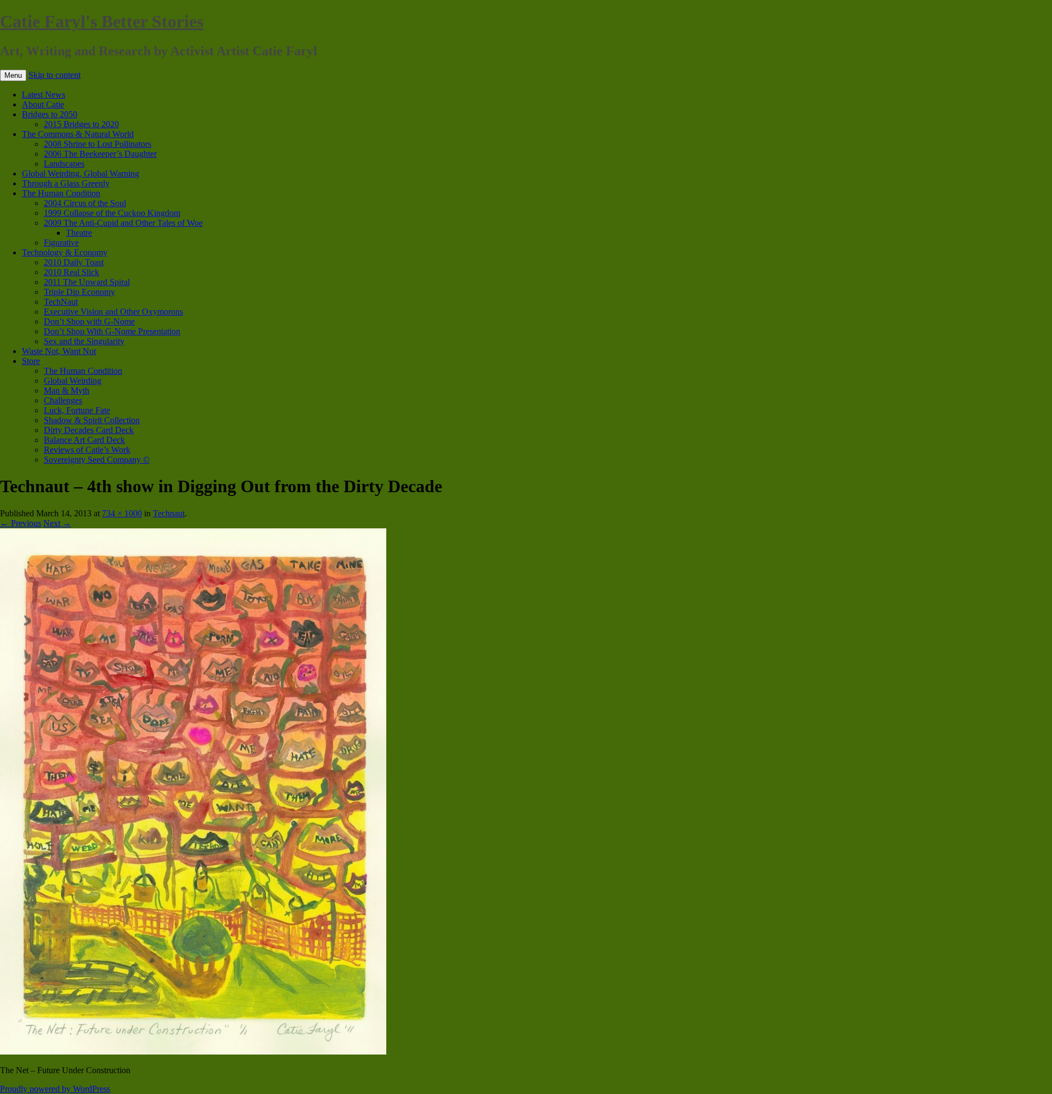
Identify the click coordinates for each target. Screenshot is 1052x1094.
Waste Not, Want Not (59, 351)
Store (31, 361)
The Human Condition (61, 193)
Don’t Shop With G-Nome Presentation (112, 331)
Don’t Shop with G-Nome (89, 321)
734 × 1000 (122, 513)
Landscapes (64, 163)
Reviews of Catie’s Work (87, 449)
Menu (13, 75)
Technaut (169, 513)
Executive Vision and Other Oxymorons (113, 311)
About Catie (43, 104)
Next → (57, 523)
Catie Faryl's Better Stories (101, 21)
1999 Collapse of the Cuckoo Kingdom (112, 213)
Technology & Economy (64, 252)
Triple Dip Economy (79, 292)
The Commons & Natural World (78, 134)
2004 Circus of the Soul (85, 203)
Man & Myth (66, 390)
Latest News (43, 94)
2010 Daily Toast (74, 262)
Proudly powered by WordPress (55, 1088)
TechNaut (61, 301)
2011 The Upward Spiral (87, 282)
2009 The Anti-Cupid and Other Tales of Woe (123, 222)
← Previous (20, 523)
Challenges (63, 400)
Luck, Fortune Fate (77, 410)
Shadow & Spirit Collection (92, 420)
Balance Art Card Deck (84, 440)
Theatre (79, 232)
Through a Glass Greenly (66, 183)
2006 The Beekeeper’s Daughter (100, 153)
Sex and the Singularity (84, 341)
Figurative (61, 242)
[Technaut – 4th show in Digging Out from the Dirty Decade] (193, 1051)
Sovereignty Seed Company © (97, 459)
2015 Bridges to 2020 (81, 124)
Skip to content (54, 74)
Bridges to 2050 (49, 114)
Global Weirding (72, 380)
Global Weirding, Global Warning (80, 173)
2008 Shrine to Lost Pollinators (97, 144)
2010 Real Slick (71, 272)
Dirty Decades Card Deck (89, 430)
